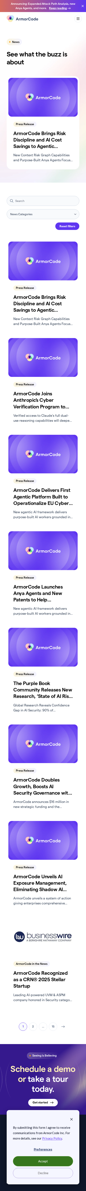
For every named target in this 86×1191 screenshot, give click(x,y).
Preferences (43, 1149)
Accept (43, 1161)
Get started (40, 1102)
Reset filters (67, 226)
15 (53, 1026)
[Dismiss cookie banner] (71, 1119)
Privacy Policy (52, 1138)
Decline (43, 1173)
